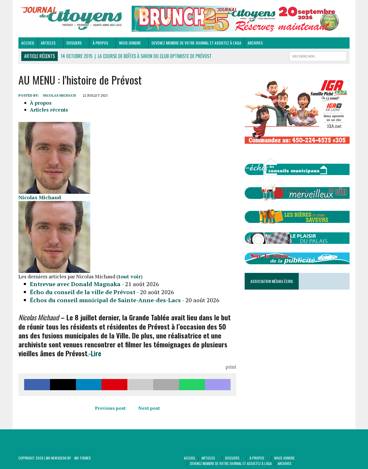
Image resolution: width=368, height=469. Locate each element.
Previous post (110, 408)
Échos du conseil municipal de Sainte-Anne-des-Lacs (105, 300)
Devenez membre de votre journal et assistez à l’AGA (196, 43)
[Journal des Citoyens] (70, 18)
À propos (100, 43)
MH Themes (82, 457)
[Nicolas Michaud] (54, 190)
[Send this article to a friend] (140, 384)
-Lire (95, 353)
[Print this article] (166, 384)
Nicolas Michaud (59, 95)
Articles (48, 43)
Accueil (27, 43)
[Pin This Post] (114, 384)
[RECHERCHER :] (318, 55)
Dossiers (74, 43)
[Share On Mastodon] (218, 384)
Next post (149, 408)
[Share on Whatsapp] (192, 384)
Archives (255, 43)
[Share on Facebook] (37, 384)
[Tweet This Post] (63, 384)
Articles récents (49, 109)
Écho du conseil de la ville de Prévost (82, 292)
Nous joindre (130, 43)
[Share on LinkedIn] (89, 384)
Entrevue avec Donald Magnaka (75, 284)
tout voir (129, 276)
